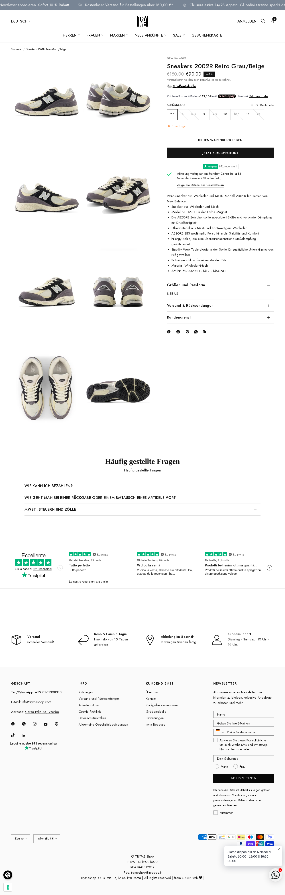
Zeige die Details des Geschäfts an (200, 185)
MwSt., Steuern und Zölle (50, 509)
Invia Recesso (155, 724)
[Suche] (263, 21)
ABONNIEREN (243, 778)
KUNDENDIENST (160, 683)
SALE (177, 35)
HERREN (70, 35)
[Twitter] (27, 724)
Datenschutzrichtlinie (92, 718)
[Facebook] (169, 331)
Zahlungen (86, 692)
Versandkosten (175, 80)
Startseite (16, 49)
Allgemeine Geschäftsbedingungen (103, 724)
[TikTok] (16, 735)
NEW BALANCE (177, 58)
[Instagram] (38, 724)
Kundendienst (179, 317)
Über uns (152, 692)
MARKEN (117, 35)
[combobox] (219, 732)
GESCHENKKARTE (206, 35)
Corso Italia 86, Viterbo (42, 711)
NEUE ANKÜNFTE (149, 35)
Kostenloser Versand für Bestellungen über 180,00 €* (142, 5)
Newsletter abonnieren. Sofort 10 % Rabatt (47, 5)
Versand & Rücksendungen (190, 305)
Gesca (186, 877)
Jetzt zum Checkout (220, 152)
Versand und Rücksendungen (99, 698)
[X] (179, 331)
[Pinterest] (188, 331)
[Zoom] (73, 65)
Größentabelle (156, 711)
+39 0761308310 (48, 692)
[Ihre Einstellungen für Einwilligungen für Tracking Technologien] (8, 887)
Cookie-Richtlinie (90, 711)
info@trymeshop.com (36, 702)
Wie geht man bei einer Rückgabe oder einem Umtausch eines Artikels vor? (100, 497)
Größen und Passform (186, 285)
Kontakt (151, 698)
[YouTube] (49, 724)
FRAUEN (93, 35)
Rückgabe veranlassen (162, 705)
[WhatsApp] (197, 331)
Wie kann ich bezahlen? (48, 485)
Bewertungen (155, 718)
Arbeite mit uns (89, 705)
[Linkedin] (27, 736)
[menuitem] (71, 35)
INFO (83, 683)
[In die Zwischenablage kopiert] (205, 331)
